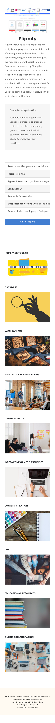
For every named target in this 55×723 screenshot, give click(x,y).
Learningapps (31, 211)
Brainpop (43, 211)
